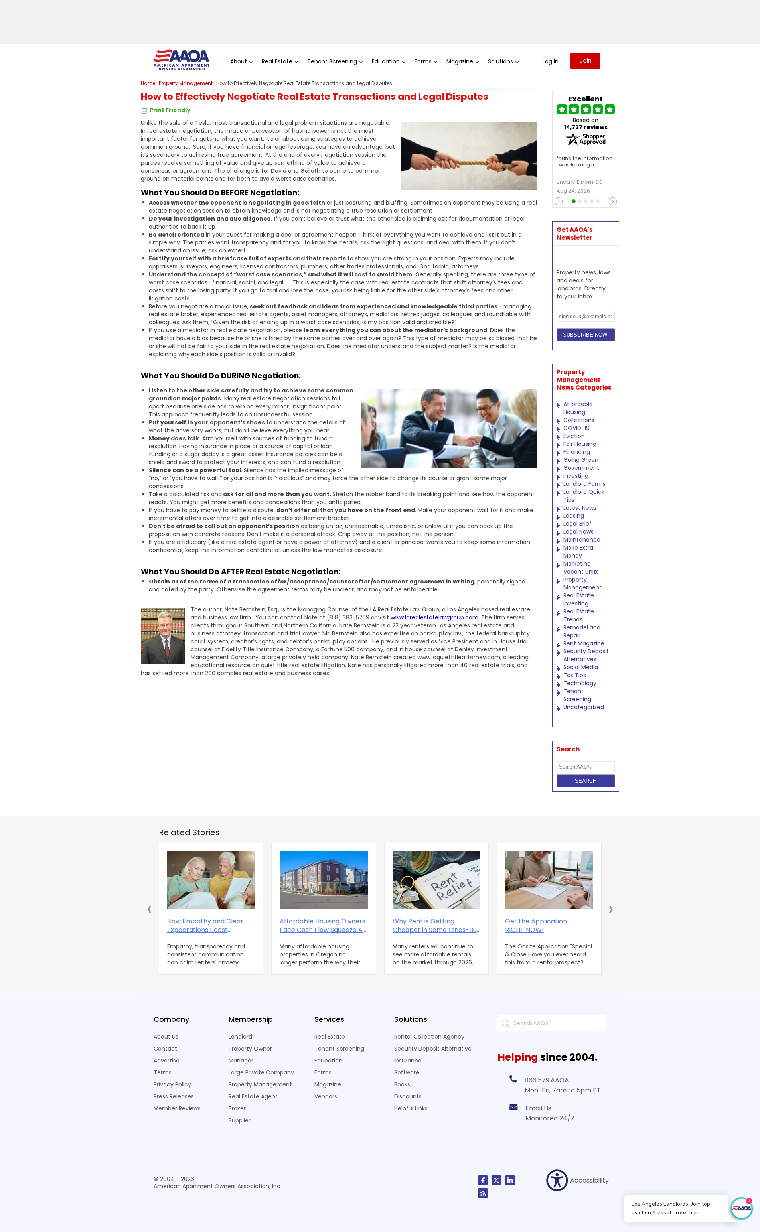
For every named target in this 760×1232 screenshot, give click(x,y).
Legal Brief (577, 524)
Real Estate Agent (253, 1096)
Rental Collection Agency (429, 1037)
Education (328, 1060)
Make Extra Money (578, 552)
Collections (578, 420)
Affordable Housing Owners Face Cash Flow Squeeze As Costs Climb (323, 925)
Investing (575, 476)
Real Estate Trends (578, 615)
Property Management (582, 583)
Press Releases (174, 1096)
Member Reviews (177, 1108)
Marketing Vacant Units (581, 568)
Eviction (574, 436)
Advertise (167, 1060)
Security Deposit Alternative (433, 1049)
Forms (323, 1072)
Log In (551, 61)
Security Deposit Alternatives (586, 655)
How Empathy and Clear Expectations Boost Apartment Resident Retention (205, 925)
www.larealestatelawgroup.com (434, 617)
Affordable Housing (578, 408)
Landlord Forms (584, 484)
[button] (149, 908)
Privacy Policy (172, 1084)
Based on (586, 123)
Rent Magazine (583, 643)
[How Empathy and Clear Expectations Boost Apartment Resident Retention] (211, 880)
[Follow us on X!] (496, 1180)
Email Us (538, 1108)
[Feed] (483, 1193)
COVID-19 (576, 428)
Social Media (580, 667)
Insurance (408, 1060)
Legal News (578, 532)
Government (581, 468)
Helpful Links (411, 1108)
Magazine (327, 1084)
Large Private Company (261, 1072)
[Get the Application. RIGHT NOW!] (549, 880)
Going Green (580, 460)
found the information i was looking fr (584, 162)
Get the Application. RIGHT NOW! (536, 925)
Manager (241, 1060)
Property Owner (250, 1049)
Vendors (325, 1096)
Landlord (240, 1037)
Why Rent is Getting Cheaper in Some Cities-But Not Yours (436, 925)
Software (406, 1072)
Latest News (579, 508)
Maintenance (581, 540)
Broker (237, 1108)
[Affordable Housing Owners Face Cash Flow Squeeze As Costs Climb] (324, 880)
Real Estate (329, 1037)
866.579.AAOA (547, 1080)
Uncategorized (583, 707)
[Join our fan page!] (483, 1180)
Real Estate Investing (578, 599)
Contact (165, 1049)
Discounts (408, 1096)
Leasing (573, 516)
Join (586, 61)
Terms (163, 1072)
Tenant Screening (577, 695)
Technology (579, 683)
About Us (166, 1037)
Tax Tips (574, 675)
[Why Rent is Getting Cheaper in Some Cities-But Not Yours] (437, 880)
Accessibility (588, 1180)
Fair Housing (579, 444)
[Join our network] (510, 1180)
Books (402, 1084)
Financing (576, 452)
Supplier (240, 1120)
